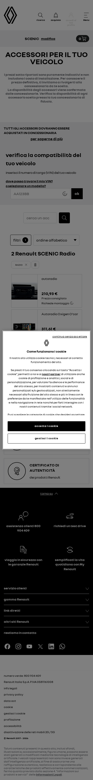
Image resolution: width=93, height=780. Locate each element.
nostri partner (51, 374)
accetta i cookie (46, 426)
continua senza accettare (69, 336)
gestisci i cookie (46, 438)
